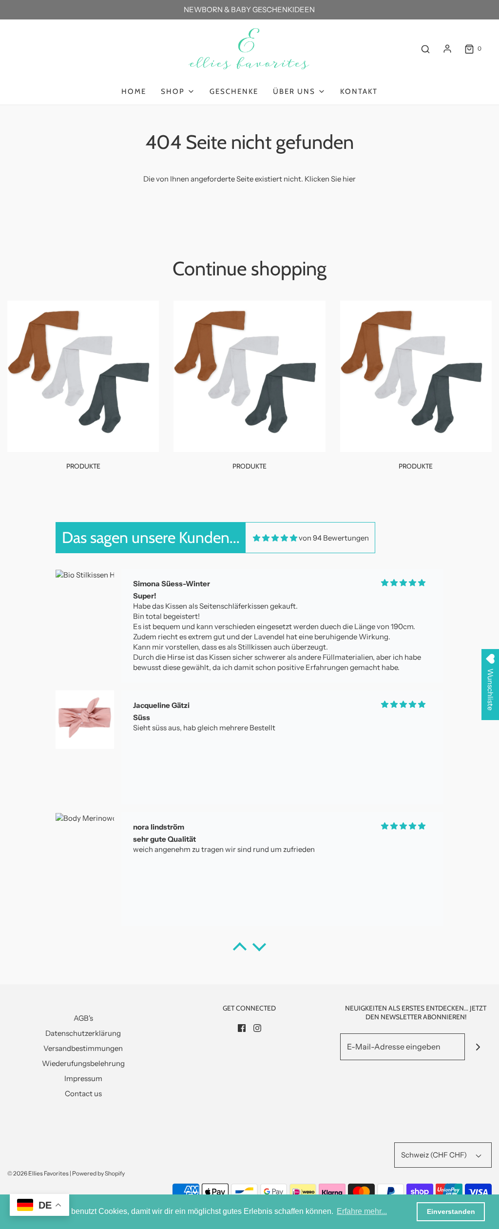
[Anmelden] (447, 49)
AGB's (83, 1018)
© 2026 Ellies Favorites (38, 1173)
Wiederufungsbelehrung (83, 1063)
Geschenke (234, 91)
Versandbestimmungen (83, 1048)
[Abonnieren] (478, 1046)
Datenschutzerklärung (83, 1033)
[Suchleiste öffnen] (425, 48)
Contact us (83, 1093)
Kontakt (359, 91)
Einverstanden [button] (451, 1211)
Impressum (83, 1078)
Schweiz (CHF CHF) (434, 1154)
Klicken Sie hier (330, 178)
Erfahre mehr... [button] (362, 1211)
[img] (275, 538)
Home (133, 91)
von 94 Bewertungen (334, 537)
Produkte (83, 466)
